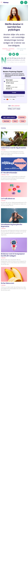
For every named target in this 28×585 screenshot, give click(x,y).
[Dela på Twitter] (13, 54)
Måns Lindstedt (15, 105)
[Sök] (25, 2)
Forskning (5, 48)
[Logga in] (21, 2)
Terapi (9, 50)
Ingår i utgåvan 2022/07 (9, 117)
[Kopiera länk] (17, 54)
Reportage (11, 48)
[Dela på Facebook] (10, 54)
